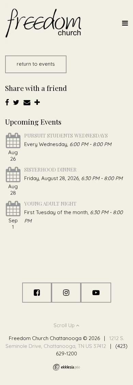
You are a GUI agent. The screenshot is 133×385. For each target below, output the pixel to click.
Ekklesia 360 (66, 367)
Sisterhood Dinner (50, 169)
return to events (36, 64)
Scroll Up (65, 325)
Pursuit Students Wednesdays (66, 135)
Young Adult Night (50, 203)
